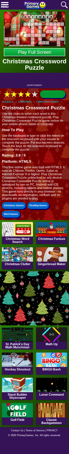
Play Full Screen (34, 52)
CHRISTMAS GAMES (47, 102)
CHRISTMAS (25, 102)
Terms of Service (35, 430)
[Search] (64, 5)
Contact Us (17, 430)
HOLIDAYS (7, 102)
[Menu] (5, 5)
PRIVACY (52, 430)
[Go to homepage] (35, 5)
